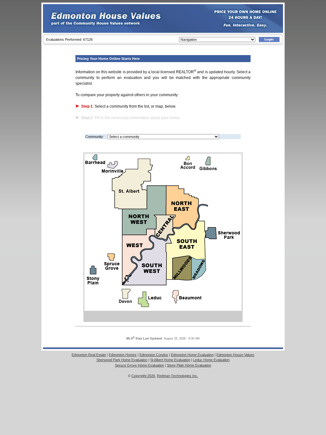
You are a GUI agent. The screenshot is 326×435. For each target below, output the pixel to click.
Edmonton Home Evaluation (192, 355)
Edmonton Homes (123, 355)
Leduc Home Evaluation (211, 360)
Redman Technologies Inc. (177, 376)
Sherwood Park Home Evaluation (121, 360)
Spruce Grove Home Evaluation (139, 365)
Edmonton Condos (153, 355)
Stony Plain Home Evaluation (189, 365)
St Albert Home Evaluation (170, 360)
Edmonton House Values (235, 355)
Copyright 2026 (143, 376)
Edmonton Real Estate (89, 355)
